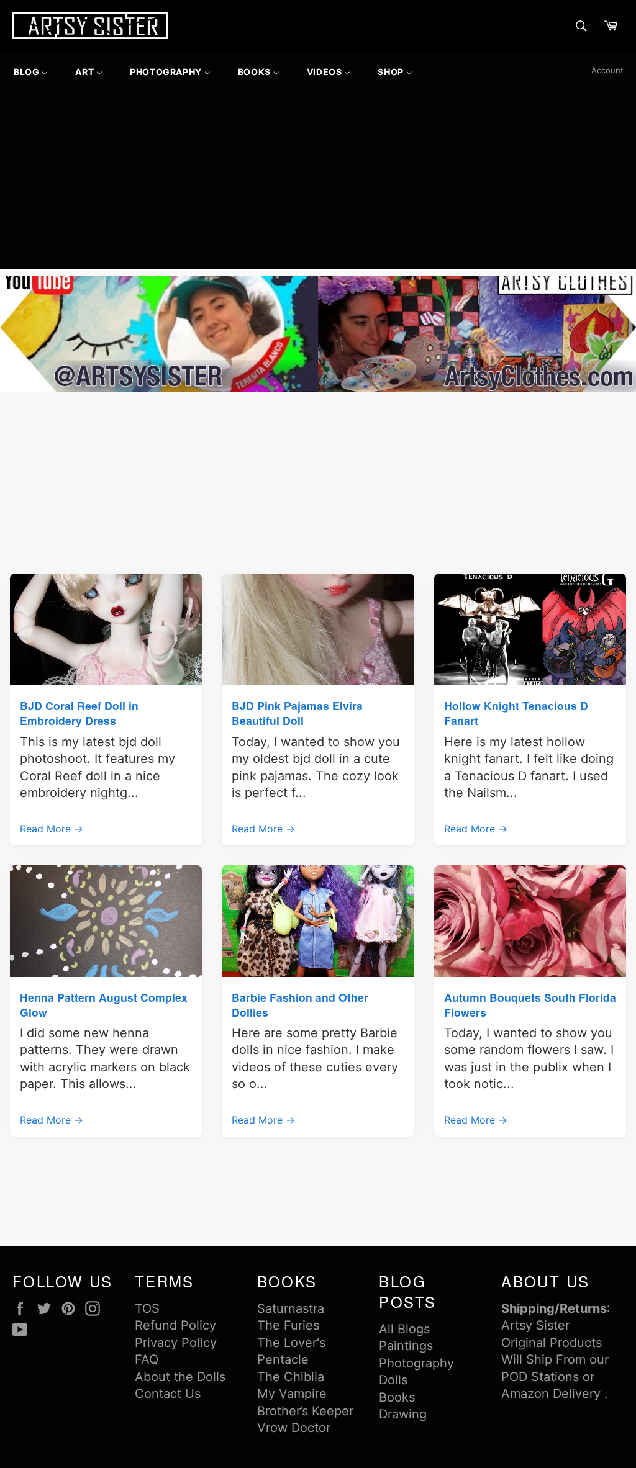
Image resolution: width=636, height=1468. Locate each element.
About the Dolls (180, 1376)
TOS (147, 1308)
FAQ (146, 1359)
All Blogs (404, 1329)
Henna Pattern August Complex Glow (104, 1004)
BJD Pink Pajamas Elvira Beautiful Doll (297, 713)
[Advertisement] (318, 182)
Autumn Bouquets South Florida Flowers (530, 1004)
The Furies (288, 1325)
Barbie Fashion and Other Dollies (300, 1004)
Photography (416, 1363)
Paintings (406, 1345)
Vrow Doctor (293, 1427)
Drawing (403, 1414)
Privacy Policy (176, 1342)
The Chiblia (290, 1376)
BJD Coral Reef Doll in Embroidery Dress (79, 713)
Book (394, 1397)
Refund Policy (175, 1325)
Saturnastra (290, 1308)
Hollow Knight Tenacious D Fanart (516, 713)
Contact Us (168, 1393)
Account (607, 70)
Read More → (51, 828)
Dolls (393, 1379)
